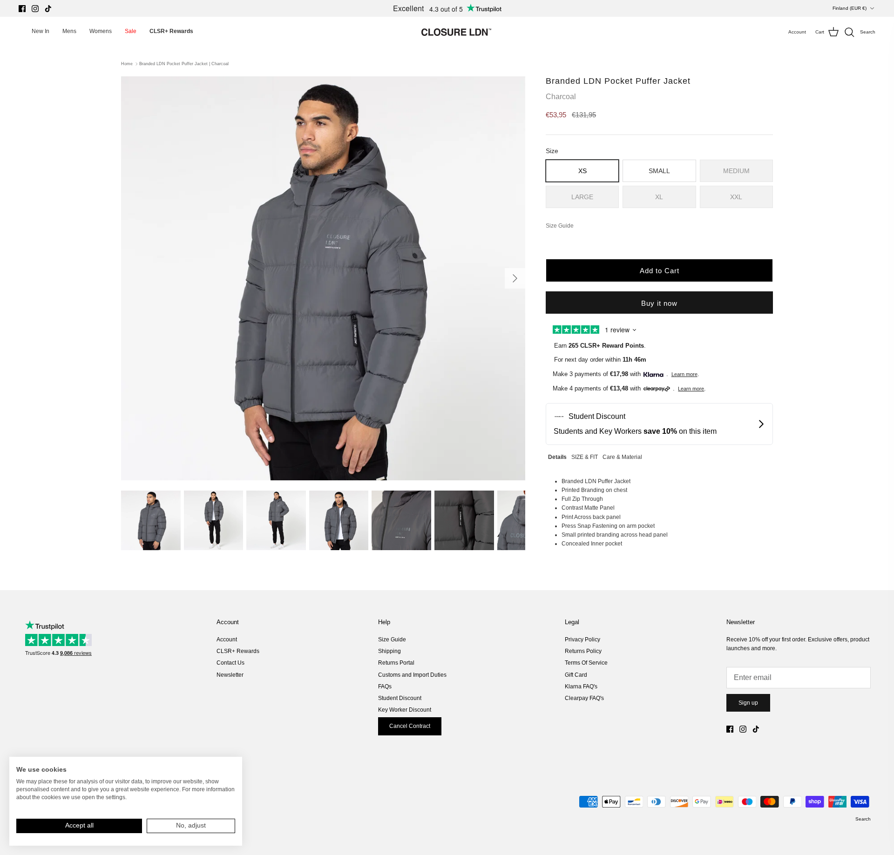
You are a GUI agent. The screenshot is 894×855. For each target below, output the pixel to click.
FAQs (385, 686)
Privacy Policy (582, 639)
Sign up (748, 703)
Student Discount (399, 698)
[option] (323, 278)
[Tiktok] (48, 8)
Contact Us (230, 663)
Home (127, 63)
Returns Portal (396, 663)
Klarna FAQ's (581, 686)
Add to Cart (659, 271)
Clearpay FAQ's (584, 698)
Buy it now (659, 303)
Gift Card (576, 675)
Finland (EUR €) (850, 8)
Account (227, 639)
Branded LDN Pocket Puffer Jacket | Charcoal (184, 63)
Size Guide (392, 639)
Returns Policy (583, 651)
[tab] (557, 456)
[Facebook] (22, 8)
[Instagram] (35, 8)
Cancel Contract (409, 726)
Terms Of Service (586, 663)
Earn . (600, 345)
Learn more (684, 374)
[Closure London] (456, 32)
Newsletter (230, 675)
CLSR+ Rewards (238, 651)
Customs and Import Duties (412, 675)
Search (863, 818)
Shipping (389, 651)
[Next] (515, 278)
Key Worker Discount (404, 710)
